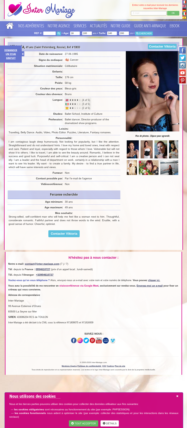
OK (173, 13)
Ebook (175, 26)
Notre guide (120, 26)
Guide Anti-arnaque (150, 26)
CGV (104, 366)
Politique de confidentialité (89, 366)
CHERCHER (145, 33)
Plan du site (120, 366)
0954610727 (43, 269)
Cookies (110, 366)
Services (80, 26)
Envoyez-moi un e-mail (150, 285)
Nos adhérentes (31, 26)
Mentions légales (69, 366)
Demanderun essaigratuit (10, 54)
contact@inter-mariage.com (42, 263)
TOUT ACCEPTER (85, 423)
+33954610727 (45, 274)
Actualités (98, 26)
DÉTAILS (111, 423)
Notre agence (59, 26)
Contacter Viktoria (162, 46)
